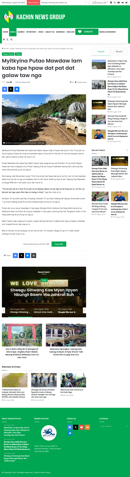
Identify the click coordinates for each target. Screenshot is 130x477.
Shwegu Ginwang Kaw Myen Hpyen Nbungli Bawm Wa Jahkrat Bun (67, 3)
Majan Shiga (8, 54)
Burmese (60, 32)
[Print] (33, 255)
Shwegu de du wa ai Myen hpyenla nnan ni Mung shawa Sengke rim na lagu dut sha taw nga (43, 393)
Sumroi (21, 32)
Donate (88, 32)
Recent (119, 51)
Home (5, 32)
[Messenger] (16, 89)
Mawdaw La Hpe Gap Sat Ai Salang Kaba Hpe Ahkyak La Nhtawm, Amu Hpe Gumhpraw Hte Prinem (117, 67)
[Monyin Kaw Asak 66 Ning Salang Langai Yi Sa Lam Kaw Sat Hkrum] (99, 119)
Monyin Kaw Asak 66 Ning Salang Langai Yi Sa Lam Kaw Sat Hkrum (44, 292)
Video (41, 32)
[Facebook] (4, 89)
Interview (31, 32)
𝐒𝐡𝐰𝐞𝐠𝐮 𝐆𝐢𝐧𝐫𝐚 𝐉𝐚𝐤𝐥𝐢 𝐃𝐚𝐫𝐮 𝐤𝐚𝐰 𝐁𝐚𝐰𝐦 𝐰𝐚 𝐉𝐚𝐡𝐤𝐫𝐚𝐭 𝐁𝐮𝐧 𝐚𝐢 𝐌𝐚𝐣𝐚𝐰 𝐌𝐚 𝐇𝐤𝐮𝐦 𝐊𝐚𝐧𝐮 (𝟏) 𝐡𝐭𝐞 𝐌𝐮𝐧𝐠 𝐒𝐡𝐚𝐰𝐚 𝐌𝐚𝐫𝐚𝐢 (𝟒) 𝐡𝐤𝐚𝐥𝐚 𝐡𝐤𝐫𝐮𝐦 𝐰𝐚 (118, 88)
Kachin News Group (42, 472)
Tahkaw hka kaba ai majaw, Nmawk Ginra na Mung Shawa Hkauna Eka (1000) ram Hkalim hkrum (13, 393)
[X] (10, 89)
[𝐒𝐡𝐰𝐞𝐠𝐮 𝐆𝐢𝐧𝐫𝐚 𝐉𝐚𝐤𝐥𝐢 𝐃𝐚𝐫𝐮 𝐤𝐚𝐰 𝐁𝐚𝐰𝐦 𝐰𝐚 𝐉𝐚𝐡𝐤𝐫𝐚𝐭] (99, 84)
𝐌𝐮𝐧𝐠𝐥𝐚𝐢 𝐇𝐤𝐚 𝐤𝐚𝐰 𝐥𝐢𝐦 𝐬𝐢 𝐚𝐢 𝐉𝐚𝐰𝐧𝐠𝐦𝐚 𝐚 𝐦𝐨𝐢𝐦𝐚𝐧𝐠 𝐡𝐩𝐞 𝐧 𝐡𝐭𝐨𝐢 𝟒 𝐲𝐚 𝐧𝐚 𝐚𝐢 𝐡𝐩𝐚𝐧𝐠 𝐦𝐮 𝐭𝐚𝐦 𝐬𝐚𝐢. (118, 135)
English (70, 32)
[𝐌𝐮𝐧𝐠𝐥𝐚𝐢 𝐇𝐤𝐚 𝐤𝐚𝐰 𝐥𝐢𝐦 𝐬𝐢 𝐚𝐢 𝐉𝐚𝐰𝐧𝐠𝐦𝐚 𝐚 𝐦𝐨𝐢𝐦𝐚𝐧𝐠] (99, 134)
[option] (44, 292)
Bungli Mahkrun (107, 32)
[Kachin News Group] (33, 16)
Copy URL (59, 244)
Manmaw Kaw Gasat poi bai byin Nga (72, 390)
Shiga (13, 32)
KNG (8, 82)
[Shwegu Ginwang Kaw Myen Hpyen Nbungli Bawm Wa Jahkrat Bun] (99, 104)
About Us (49, 32)
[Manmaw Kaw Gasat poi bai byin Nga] (73, 380)
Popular (101, 51)
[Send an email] (11, 82)
